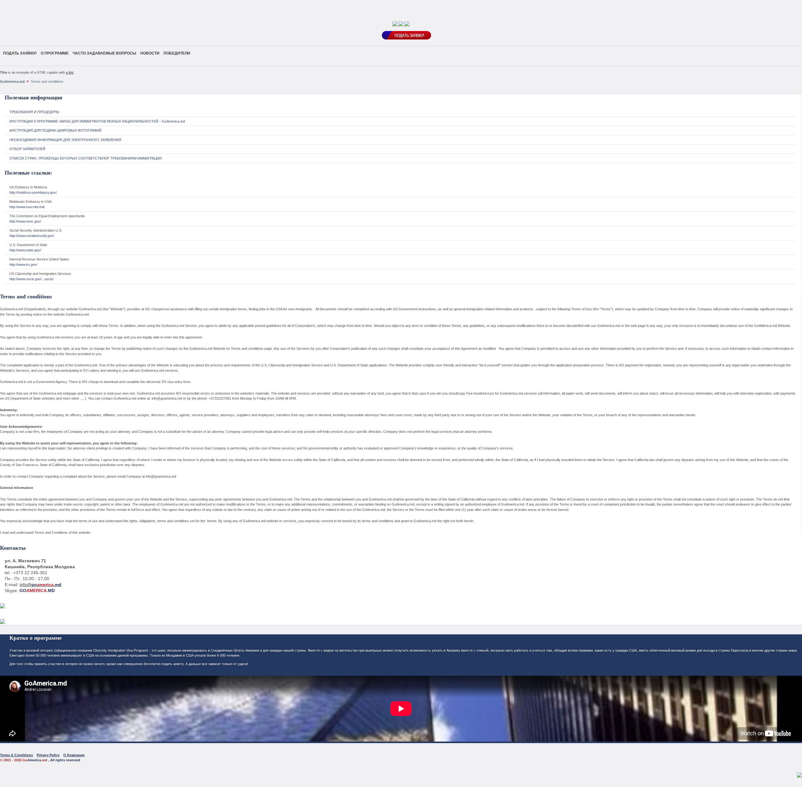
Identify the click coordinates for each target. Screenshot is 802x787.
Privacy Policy (48, 755)
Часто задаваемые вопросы (104, 53)
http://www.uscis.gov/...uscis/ (31, 279)
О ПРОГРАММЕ (55, 53)
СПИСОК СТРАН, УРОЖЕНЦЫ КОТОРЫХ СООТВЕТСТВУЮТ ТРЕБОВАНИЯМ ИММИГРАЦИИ (85, 158)
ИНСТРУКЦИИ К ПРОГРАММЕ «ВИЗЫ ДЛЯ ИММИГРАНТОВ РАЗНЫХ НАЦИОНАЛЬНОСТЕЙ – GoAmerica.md (97, 121)
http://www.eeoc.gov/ (25, 221)
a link (70, 72)
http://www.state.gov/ (25, 250)
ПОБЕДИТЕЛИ (177, 53)
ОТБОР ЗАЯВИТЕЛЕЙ (27, 149)
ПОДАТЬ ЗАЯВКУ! (20, 53)
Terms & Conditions (16, 755)
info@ (40, 584)
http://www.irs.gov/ (23, 264)
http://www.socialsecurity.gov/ (31, 236)
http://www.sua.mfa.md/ (27, 207)
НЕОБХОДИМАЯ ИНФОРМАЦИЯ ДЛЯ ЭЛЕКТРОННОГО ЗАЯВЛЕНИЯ (65, 140)
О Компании (74, 755)
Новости (149, 53)
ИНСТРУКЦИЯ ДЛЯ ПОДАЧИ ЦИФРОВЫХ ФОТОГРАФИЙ (55, 130)
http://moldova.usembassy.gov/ (33, 192)
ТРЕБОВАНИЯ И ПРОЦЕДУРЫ (34, 112)
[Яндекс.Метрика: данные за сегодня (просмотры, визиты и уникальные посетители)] (799, 775)
